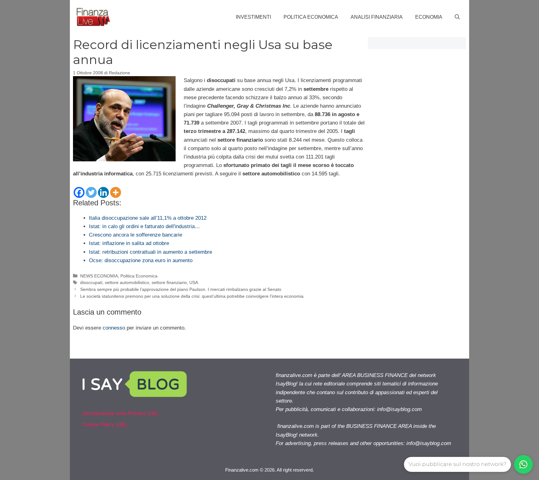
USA (193, 282)
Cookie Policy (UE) (104, 425)
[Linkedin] (103, 192)
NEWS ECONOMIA (99, 275)
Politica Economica (311, 17)
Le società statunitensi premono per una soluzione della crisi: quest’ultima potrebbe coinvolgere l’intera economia (191, 296)
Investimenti (253, 17)
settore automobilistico (127, 282)
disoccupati (91, 282)
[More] (115, 192)
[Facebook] (79, 192)
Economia (428, 17)
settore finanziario (169, 282)
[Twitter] (91, 192)
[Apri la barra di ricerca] (457, 17)
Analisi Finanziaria (377, 17)
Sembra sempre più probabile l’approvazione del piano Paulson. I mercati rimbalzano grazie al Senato (180, 289)
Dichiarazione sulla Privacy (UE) (120, 413)
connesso (114, 328)
